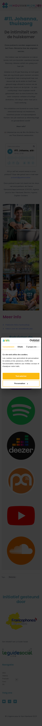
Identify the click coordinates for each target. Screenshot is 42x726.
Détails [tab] (20, 347)
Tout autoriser (21, 376)
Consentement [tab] (8, 347)
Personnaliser (19, 383)
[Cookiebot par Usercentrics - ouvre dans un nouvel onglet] (29, 340)
